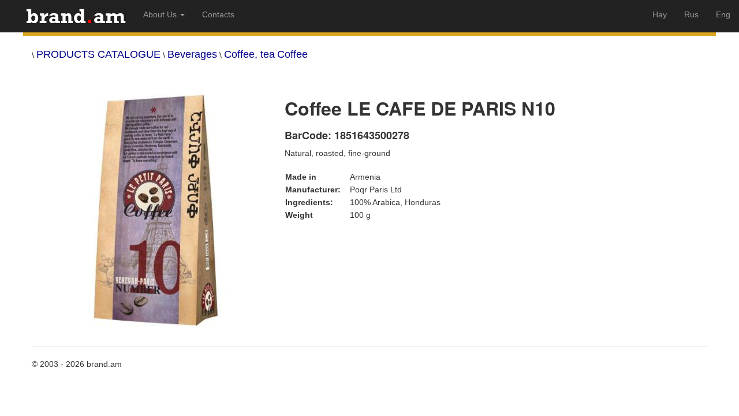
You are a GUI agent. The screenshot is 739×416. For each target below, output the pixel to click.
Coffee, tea (249, 54)
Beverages (192, 54)
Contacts (218, 14)
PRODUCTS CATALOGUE (98, 54)
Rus (691, 14)
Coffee (292, 54)
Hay (659, 14)
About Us (161, 14)
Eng (723, 14)
